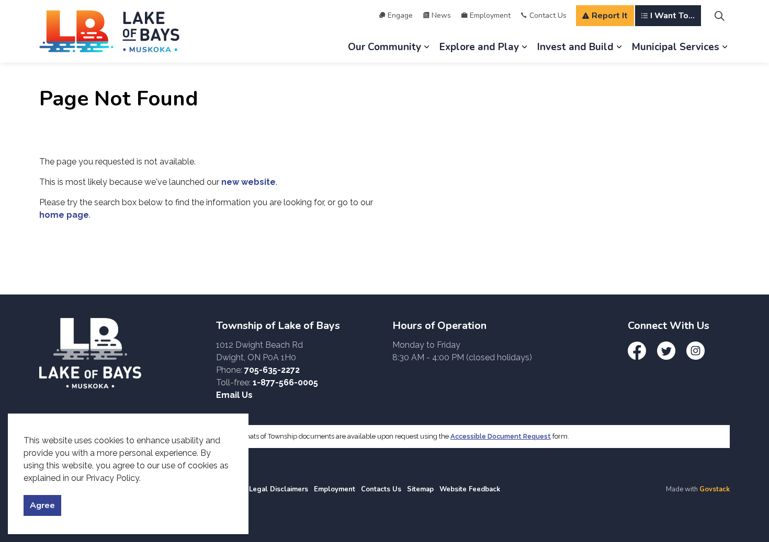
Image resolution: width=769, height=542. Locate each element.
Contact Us (548, 15)
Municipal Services (675, 47)
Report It (610, 15)
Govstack (714, 489)
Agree (42, 505)
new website (248, 182)
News (441, 15)
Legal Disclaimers (278, 489)
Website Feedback (469, 489)
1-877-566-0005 (285, 382)
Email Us (234, 395)
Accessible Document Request (500, 436)
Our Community (384, 47)
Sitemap (420, 489)
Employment (490, 15)
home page (64, 215)
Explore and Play (479, 47)
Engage (400, 15)
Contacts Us (381, 489)
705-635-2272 (272, 370)
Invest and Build (575, 47)
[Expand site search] (719, 15)
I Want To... (672, 15)
